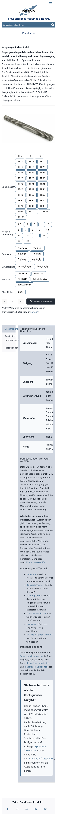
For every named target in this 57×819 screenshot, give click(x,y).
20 (44, 235)
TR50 (31, 195)
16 (36, 235)
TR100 (32, 211)
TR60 (31, 200)
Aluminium (23, 273)
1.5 (19, 224)
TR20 (42, 167)
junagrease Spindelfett (36, 666)
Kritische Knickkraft (36, 613)
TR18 (31, 167)
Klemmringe (31, 663)
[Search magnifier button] (52, 24)
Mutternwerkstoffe (35, 562)
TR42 (31, 189)
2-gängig (37, 248)
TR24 (31, 172)
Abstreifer (44, 663)
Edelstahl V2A (40, 279)
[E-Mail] (45, 809)
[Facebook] (7, 809)
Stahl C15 (39, 273)
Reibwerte (31, 574)
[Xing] (36, 809)
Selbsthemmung (34, 585)
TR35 (31, 183)
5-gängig (22, 259)
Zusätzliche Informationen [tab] (10, 338)
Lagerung (31, 624)
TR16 (20, 167)
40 (27, 241)
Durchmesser (8, 187)
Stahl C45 (22, 279)
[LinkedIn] (17, 809)
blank (20, 292)
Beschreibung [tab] (10, 329)
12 (19, 235)
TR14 (42, 161)
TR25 (42, 172)
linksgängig (42, 266)
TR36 (42, 183)
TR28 (31, 178)
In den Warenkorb (43, 301)
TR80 (31, 206)
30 (19, 241)
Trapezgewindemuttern (32, 656)
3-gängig (22, 253)
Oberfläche (7, 292)
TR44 (42, 189)
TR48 (20, 195)
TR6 (30, 156)
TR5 (20, 156)
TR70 (20, 206)
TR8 (39, 156)
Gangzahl (6, 254)
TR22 (20, 172)
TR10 (20, 161)
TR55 (20, 200)
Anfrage (34, 312)
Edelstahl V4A (24, 284)
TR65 (42, 200)
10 (47, 230)
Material (6, 279)
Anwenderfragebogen (41, 758)
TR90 (42, 206)
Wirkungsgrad (33, 595)
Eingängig (23, 248)
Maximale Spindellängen (38, 634)
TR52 (42, 195)
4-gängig (36, 253)
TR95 (20, 211)
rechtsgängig (24, 266)
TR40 (20, 189)
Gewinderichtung (10, 267)
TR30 (42, 178)
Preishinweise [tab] (10, 347)
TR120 (44, 211)
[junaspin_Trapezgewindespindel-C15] (28, 128)
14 (27, 235)
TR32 (20, 183)
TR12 (31, 161)
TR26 (20, 178)
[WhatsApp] (26, 809)
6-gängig (36, 259)
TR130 (21, 217)
